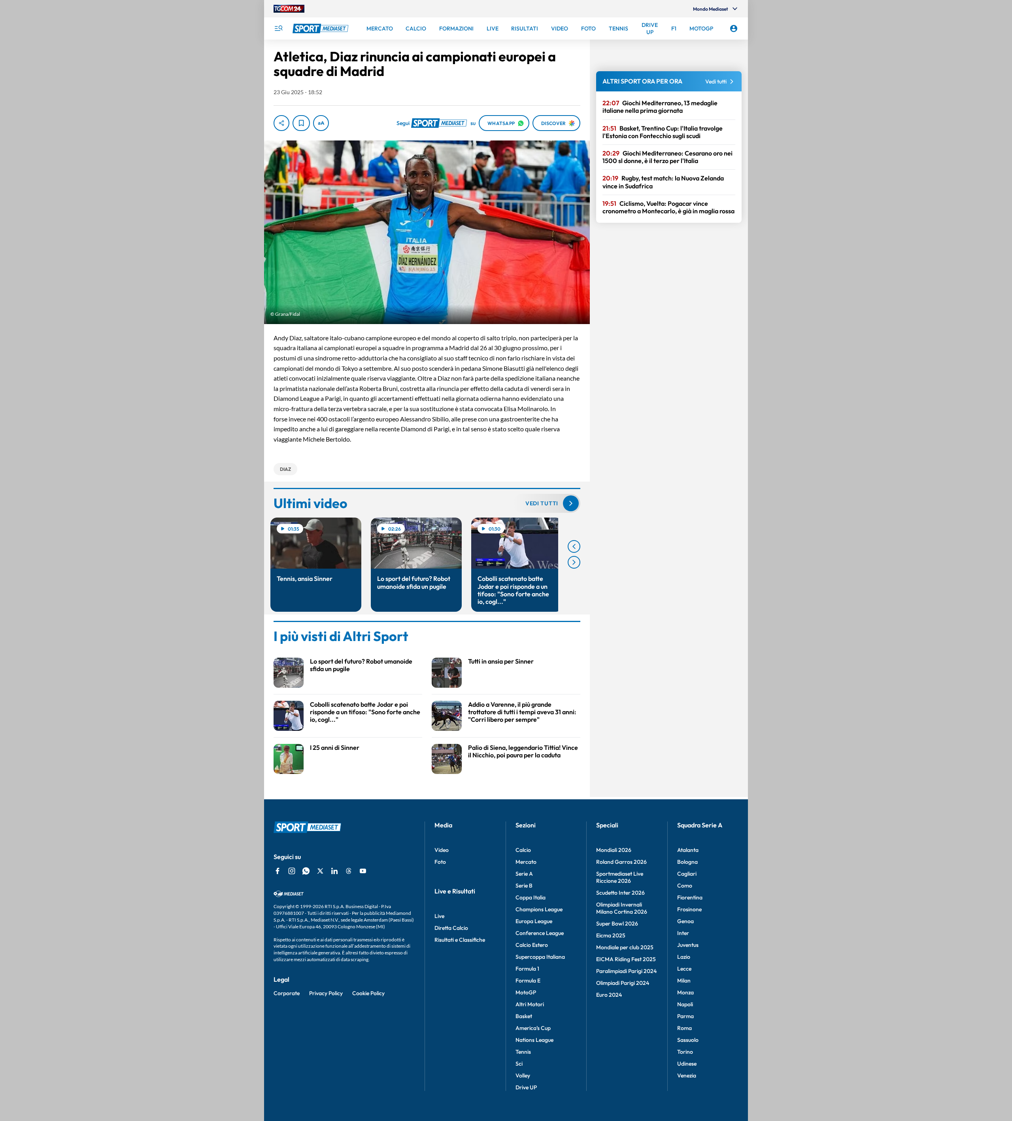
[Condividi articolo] (281, 123)
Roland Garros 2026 (621, 861)
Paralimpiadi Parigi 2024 (626, 971)
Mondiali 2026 (613, 850)
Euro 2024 (609, 994)
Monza (685, 992)
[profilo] (733, 28)
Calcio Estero (531, 944)
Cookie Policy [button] (368, 993)
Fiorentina (689, 897)
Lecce (684, 968)
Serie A (524, 873)
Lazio (683, 956)
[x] (320, 871)
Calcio (523, 850)
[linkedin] (334, 871)
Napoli (685, 1004)
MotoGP (525, 992)
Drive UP (526, 1087)
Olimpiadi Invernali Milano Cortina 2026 (621, 908)
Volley (522, 1075)
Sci (519, 1063)
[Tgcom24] (289, 9)
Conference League (539, 933)
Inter (683, 933)
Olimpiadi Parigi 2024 (622, 982)
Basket (523, 1016)
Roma (684, 1028)
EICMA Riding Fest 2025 (626, 959)
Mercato (525, 861)
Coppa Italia (530, 897)
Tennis (523, 1051)
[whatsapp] (306, 871)
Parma (685, 1016)
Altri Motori (529, 1004)
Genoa (685, 921)
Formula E (527, 980)
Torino (685, 1051)
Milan (684, 980)
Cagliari (687, 873)
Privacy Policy (326, 993)
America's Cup (533, 1028)
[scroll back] (574, 546)
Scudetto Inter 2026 (620, 892)
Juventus (688, 944)
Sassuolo (688, 1039)
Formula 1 (527, 968)
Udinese (687, 1063)
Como (684, 885)
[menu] (278, 28)
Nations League (534, 1039)
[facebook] (277, 871)
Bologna (687, 861)
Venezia (686, 1075)
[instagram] (292, 871)
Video (441, 850)
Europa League (533, 921)
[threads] (349, 871)
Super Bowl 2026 (617, 923)
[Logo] (321, 28)
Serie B (523, 885)
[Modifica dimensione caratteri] (321, 123)
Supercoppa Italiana (540, 956)
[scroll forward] (574, 562)
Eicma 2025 (610, 935)
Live (439, 916)
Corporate (287, 993)
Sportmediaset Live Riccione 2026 (619, 877)
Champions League (539, 909)
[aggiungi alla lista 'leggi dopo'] (301, 123)
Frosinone (689, 909)
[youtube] (363, 871)
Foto (440, 861)
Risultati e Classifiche (459, 939)
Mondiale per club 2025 (624, 947)
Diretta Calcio (451, 927)
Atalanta (688, 850)
